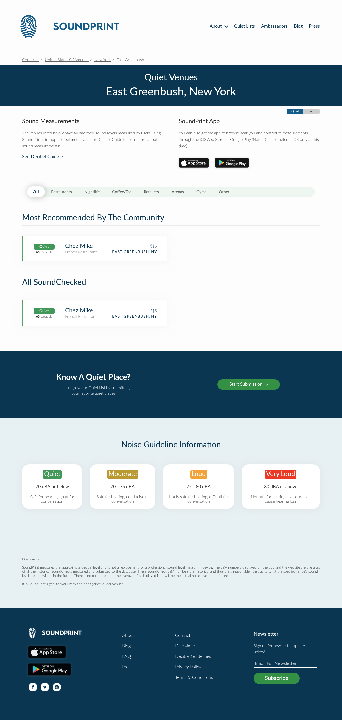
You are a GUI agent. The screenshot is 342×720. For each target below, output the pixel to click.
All (36, 192)
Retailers (151, 192)
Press (314, 26)
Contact (182, 635)
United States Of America (67, 60)
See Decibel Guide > (42, 157)
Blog (298, 26)
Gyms (201, 192)
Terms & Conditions (194, 677)
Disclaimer (185, 646)
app (271, 567)
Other (224, 192)
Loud (312, 111)
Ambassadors (274, 26)
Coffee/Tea (121, 192)
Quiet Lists (244, 26)
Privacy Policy (188, 667)
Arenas (178, 192)
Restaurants (61, 192)
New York (102, 60)
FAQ (126, 656)
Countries (30, 60)
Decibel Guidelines (193, 656)
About (216, 26)
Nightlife (92, 192)
